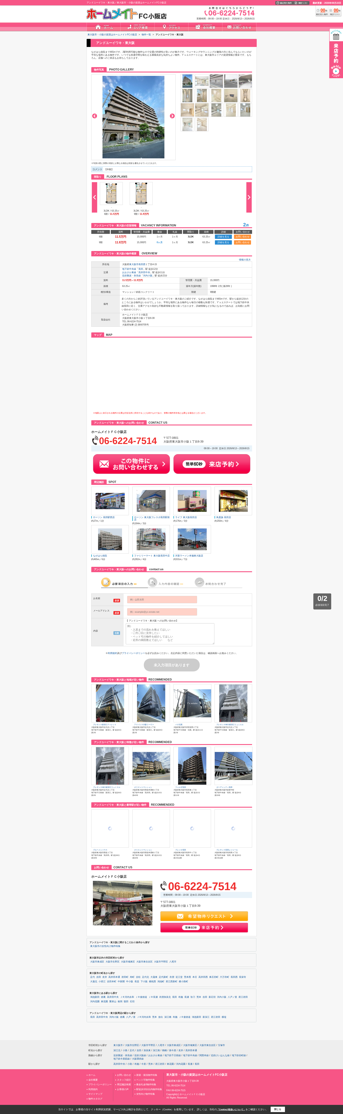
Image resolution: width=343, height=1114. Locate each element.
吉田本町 (111, 981)
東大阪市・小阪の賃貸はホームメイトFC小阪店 (196, 1074)
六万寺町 (224, 977)
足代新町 (163, 977)
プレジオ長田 (180, 850)
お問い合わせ (243, 236)
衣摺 (172, 977)
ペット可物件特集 (145, 1079)
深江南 (156, 1050)
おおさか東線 (129, 272)
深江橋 (167, 1017)
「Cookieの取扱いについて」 (231, 1109)
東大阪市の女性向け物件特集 (105, 946)
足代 (92, 977)
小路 (125, 1050)
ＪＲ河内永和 (127, 997)
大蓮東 (153, 977)
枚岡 (120, 1001)
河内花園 (95, 1001)
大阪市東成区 (97, 961)
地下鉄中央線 (129, 269)
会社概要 (93, 1079)
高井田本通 (114, 977)
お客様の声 (123, 1089)
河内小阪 (147, 275)
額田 (126, 1001)
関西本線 (204, 1055)
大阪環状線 (138, 1058)
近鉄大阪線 (140, 1055)
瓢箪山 (112, 1001)
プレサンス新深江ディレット (104, 725)
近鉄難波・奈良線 (131, 275)
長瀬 (186, 997)
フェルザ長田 (180, 787)
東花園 (104, 1001)
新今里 (172, 1050)
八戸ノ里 (232, 997)
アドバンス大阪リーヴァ (144, 725)
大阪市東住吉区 (144, 961)
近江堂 (179, 977)
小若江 (102, 981)
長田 (140, 269)
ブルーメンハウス (100, 850)
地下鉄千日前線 (173, 1055)
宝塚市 (221, 1045)
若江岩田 (243, 997)
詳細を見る (223, 236)
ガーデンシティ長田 (224, 787)
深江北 (116, 1050)
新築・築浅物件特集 (146, 1075)
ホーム (91, 1075)
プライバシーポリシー (133, 653)
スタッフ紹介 (124, 1079)
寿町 (132, 977)
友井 (104, 977)
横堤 (224, 1017)
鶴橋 (164, 1050)
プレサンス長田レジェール (227, 850)
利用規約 (112, 653)
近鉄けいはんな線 (220, 1055)
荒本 (199, 997)
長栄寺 (242, 977)
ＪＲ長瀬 (153, 997)
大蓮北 (93, 981)
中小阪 (129, 981)
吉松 (138, 977)
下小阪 (144, 981)
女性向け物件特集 (145, 1094)
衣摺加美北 (165, 997)
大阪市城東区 (128, 961)
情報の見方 (245, 259)
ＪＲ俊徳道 (141, 997)
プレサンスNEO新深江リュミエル (229, 725)
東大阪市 (133, 264)
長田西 (141, 264)
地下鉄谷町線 (239, 1055)
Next (172, 116)
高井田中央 (144, 272)
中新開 (121, 981)
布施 (180, 997)
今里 (143, 1064)
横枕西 (152, 981)
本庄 (194, 977)
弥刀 (192, 997)
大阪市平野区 (161, 961)
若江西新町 (171, 981)
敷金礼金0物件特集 (146, 1084)
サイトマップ (95, 1094)
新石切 (212, 997)
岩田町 (124, 977)
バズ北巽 (178, 725)
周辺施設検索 (124, 1084)
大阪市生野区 (113, 961)
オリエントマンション (143, 787)
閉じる (277, 1109)
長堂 (137, 981)
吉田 (98, 977)
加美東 (147, 1050)
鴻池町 (160, 981)
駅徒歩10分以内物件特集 (149, 1089)
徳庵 (103, 997)
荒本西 (187, 977)
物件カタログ (95, 1098)
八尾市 (172, 961)
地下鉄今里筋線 (121, 1058)
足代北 (145, 977)
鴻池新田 (95, 997)
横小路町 (183, 981)
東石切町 (213, 977)
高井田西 (203, 977)
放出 (160, 1017)
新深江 (206, 1017)
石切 (132, 1001)
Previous (94, 116)
